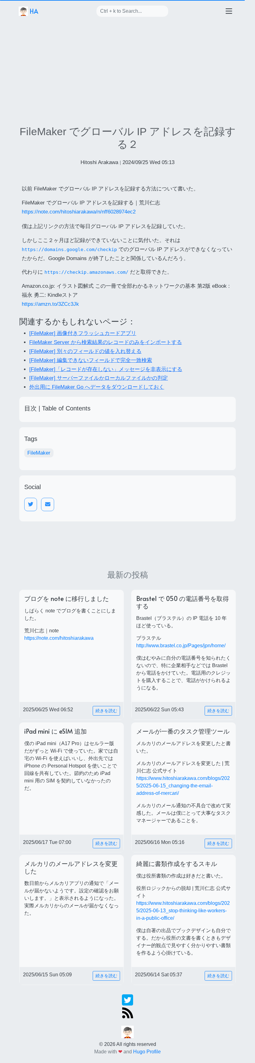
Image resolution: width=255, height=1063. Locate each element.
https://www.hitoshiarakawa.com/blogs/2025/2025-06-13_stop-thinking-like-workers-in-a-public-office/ (183, 910)
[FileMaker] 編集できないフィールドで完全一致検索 (90, 360)
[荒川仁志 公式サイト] (127, 1031)
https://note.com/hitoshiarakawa (59, 638)
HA (33, 11)
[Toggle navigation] (228, 11)
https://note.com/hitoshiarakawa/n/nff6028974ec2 (79, 212)
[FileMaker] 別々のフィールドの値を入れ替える (85, 351)
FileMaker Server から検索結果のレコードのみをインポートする (105, 342)
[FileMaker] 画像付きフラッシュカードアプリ (82, 333)
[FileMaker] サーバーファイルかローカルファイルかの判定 (98, 378)
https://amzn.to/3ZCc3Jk (50, 304)
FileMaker (38, 453)
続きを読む (106, 710)
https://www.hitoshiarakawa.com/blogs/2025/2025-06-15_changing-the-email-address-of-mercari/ (183, 786)
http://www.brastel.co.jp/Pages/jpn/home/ (180, 645)
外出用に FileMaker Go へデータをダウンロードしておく (96, 387)
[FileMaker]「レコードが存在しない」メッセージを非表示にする (105, 369)
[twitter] (127, 999)
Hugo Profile (147, 1051)
